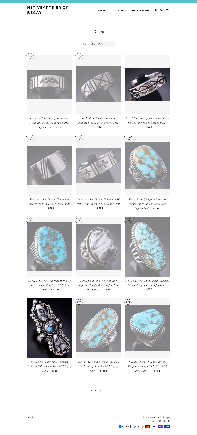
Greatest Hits (141, 10)
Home (102, 10)
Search (30, 417)
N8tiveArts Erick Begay (48, 10)
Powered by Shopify (161, 421)
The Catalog (118, 10)
